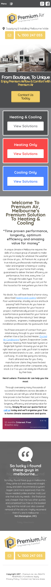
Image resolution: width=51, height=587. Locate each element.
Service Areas (39, 579)
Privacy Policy (12, 579)
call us (7, 410)
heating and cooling (26, 297)
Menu (4, 3)
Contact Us (26, 579)
